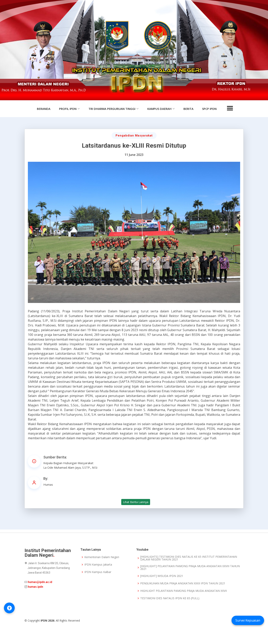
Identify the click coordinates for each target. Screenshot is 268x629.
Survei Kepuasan (247, 620)
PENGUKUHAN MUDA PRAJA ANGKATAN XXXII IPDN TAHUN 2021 (182, 583)
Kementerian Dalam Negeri (101, 557)
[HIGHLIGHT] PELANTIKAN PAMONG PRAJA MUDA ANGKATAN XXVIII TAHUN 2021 (190, 567)
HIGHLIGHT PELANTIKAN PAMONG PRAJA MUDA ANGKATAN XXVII (183, 590)
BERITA (188, 109)
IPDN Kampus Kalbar (97, 572)
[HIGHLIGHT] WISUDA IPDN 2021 (161, 576)
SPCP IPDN (209, 109)
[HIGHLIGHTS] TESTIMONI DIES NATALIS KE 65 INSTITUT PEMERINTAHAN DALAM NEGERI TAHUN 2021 (188, 558)
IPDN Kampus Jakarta (98, 564)
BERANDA (43, 109)
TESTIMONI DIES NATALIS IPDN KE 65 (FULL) (169, 598)
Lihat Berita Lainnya (135, 502)
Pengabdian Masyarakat (134, 135)
